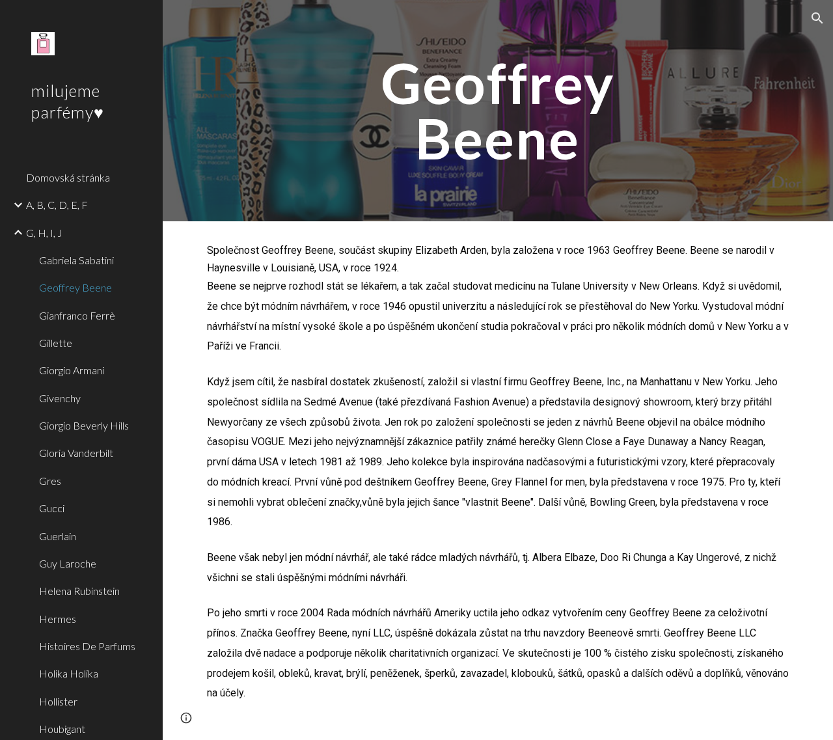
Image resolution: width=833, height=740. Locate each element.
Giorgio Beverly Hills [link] (84, 425)
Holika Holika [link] (68, 673)
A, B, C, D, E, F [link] (57, 205)
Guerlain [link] (57, 536)
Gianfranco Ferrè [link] (77, 315)
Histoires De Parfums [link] (87, 646)
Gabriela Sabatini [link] (76, 260)
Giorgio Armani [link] (71, 370)
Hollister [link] (58, 701)
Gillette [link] (55, 342)
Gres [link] (50, 480)
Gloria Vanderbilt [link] (76, 452)
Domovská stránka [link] (68, 177)
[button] (817, 18)
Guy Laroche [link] (67, 563)
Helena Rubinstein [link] (79, 590)
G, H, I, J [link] (44, 232)
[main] (497, 111)
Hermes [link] (57, 618)
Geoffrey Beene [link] (75, 287)
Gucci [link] (51, 508)
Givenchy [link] (60, 398)
